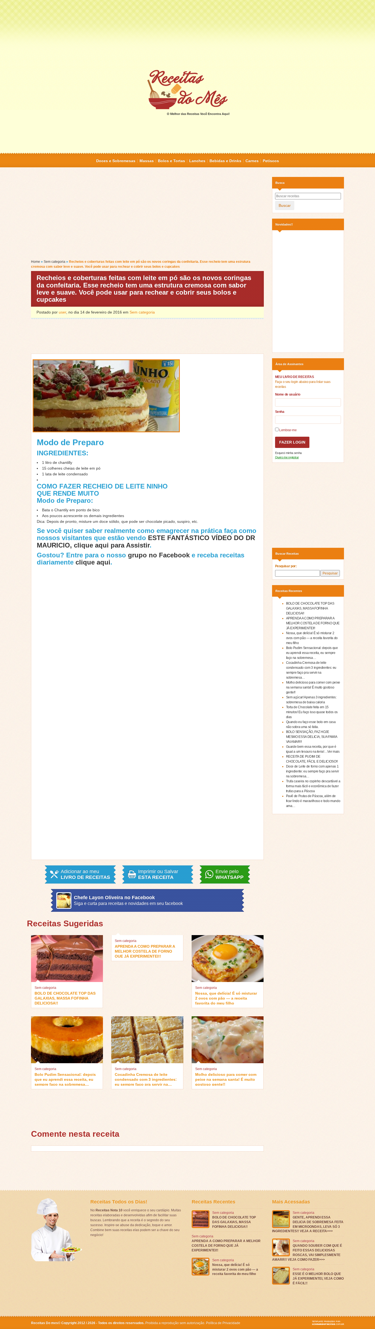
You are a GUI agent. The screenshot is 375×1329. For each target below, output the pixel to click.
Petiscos (271, 161)
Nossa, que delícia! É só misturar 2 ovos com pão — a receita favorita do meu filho (226, 997)
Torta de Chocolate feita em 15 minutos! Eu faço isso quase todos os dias (312, 712)
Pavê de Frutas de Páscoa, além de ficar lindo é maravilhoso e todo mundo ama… (313, 801)
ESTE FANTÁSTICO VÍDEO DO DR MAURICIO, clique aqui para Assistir (146, 541)
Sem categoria (54, 262)
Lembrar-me (288, 430)
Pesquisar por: (286, 566)
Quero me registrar (287, 457)
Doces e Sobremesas (115, 161)
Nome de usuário (287, 394)
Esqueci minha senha (288, 453)
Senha (279, 412)
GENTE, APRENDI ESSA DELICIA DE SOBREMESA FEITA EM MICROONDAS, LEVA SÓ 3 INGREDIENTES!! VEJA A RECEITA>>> (307, 1224)
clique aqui (92, 562)
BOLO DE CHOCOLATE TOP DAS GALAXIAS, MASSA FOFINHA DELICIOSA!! (65, 997)
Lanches (197, 161)
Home (35, 262)
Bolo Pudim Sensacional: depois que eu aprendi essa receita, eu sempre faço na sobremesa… (65, 1079)
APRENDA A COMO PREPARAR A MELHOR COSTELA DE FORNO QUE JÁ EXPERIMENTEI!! (145, 951)
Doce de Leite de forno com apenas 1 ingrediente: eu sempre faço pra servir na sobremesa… (312, 771)
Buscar (285, 205)
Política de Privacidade (223, 1323)
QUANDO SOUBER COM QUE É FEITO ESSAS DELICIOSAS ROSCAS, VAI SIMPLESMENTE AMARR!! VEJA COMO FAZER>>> (307, 1252)
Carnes (252, 161)
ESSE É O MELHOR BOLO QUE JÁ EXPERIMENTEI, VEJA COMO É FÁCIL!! (318, 1278)
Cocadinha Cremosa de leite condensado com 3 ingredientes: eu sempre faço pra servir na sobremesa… (146, 1079)
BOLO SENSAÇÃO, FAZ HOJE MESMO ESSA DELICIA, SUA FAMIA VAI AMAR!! (311, 737)
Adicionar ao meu (85, 874)
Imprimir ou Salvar (158, 874)
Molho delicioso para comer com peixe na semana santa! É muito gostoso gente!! (225, 1079)
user (62, 312)
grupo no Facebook (159, 555)
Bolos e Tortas (171, 161)
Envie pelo (230, 874)
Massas (146, 161)
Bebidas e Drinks (225, 161)
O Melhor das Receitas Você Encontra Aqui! (198, 113)
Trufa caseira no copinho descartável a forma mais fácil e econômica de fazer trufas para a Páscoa (313, 786)
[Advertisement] (187, 34)
